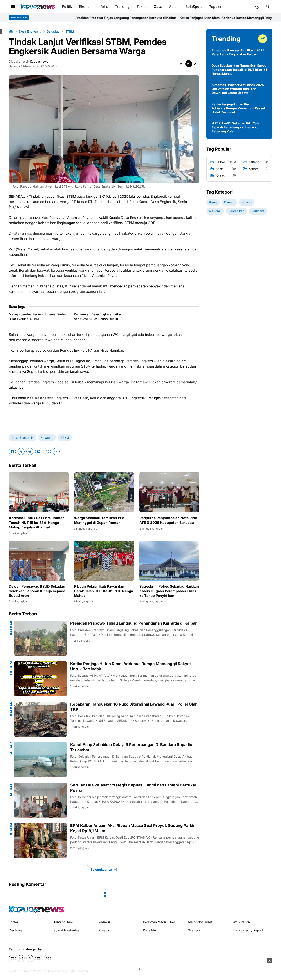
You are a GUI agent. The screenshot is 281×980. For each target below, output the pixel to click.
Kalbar (11, 628)
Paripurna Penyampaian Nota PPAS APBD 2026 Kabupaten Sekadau (168, 520)
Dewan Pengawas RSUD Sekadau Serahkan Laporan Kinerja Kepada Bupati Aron (37, 591)
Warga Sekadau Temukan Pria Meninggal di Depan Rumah (99, 520)
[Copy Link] (56, 451)
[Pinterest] (38, 451)
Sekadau (47, 437)
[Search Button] (267, 6)
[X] (21, 451)
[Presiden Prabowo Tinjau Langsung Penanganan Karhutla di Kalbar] (40, 638)
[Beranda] (11, 31)
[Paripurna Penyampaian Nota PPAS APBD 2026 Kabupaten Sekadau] (169, 492)
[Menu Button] (13, 6)
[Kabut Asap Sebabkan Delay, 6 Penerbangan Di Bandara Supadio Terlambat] (40, 759)
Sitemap (194, 930)
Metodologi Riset (200, 922)
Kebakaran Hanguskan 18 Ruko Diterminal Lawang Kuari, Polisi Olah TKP (134, 706)
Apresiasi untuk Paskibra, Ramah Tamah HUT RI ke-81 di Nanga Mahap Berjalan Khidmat (37, 522)
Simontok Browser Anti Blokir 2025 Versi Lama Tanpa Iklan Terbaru (238, 52)
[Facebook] (12, 451)
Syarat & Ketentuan (67, 930)
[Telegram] (29, 451)
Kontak (14, 922)
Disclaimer (16, 930)
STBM (64, 437)
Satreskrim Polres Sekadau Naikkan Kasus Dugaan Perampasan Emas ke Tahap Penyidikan (169, 591)
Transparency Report (248, 930)
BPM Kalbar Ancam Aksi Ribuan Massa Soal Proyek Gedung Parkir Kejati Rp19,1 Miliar (132, 828)
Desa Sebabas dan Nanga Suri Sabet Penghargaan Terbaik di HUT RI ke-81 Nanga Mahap (239, 69)
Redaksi (104, 922)
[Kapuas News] (38, 6)
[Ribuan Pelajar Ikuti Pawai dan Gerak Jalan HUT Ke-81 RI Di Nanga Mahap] (104, 561)
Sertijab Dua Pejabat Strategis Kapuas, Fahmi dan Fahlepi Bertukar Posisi (133, 787)
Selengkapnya (101, 869)
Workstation (241, 922)
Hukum (11, 668)
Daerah (11, 790)
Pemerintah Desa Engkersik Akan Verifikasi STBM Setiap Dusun (98, 316)
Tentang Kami (63, 922)
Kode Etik (150, 930)
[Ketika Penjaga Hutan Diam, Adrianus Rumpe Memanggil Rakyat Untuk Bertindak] (40, 678)
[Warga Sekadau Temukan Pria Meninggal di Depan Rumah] (104, 492)
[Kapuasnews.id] (36, 909)
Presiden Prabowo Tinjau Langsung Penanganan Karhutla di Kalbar (70, 18)
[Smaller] (181, 63)
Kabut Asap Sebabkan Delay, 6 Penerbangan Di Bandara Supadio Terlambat (131, 747)
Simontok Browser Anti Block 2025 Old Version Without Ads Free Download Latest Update (238, 89)
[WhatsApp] (47, 451)
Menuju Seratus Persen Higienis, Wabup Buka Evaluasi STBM (38, 316)
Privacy (103, 930)
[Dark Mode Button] (257, 6)
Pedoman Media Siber (159, 922)
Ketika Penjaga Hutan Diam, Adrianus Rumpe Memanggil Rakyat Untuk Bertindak (184, 18)
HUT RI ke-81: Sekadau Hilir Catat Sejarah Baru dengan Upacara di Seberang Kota (236, 127)
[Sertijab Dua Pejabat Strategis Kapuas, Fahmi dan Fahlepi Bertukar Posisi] (40, 800)
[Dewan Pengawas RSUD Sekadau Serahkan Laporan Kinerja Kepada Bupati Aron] (39, 561)
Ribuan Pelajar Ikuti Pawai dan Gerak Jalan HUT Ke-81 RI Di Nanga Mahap (103, 591)
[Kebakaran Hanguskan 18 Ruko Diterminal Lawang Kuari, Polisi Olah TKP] (40, 719)
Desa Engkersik (22, 437)
